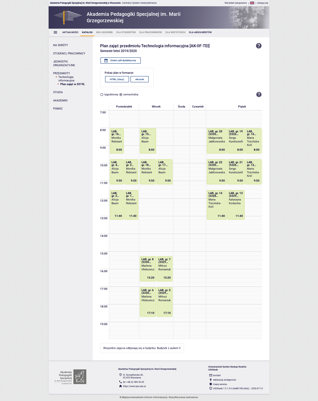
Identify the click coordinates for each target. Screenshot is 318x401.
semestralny (130, 94)
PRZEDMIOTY (61, 73)
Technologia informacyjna (66, 78)
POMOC (58, 108)
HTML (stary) (117, 79)
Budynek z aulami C (169, 348)
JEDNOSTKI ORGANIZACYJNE (64, 63)
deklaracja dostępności (224, 380)
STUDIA (58, 92)
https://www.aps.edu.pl (134, 386)
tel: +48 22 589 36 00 (133, 382)
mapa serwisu (220, 384)
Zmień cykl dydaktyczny (123, 60)
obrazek (139, 79)
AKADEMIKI (60, 100)
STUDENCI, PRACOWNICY (69, 53)
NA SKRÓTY (60, 45)
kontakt (217, 375)
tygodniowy (111, 94)
